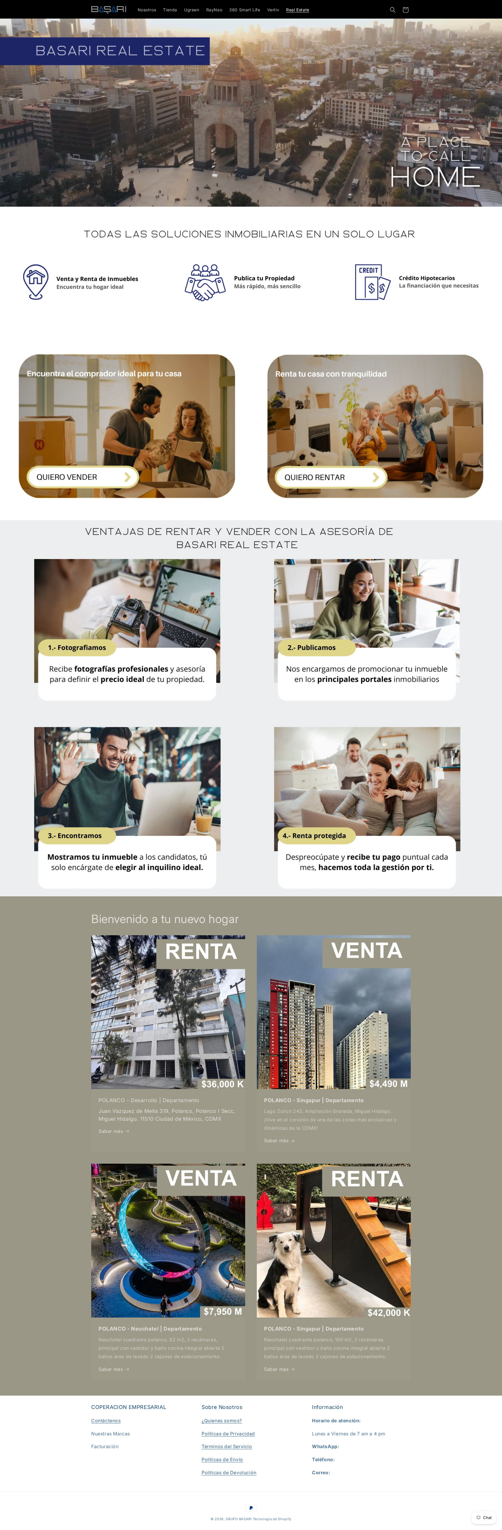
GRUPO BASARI (239, 1519)
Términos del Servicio (227, 1446)
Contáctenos (106, 1420)
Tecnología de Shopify (272, 1519)
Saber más (110, 1131)
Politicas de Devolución (229, 1472)
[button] (392, 9)
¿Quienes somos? (222, 1420)
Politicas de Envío (222, 1459)
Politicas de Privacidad (228, 1434)
